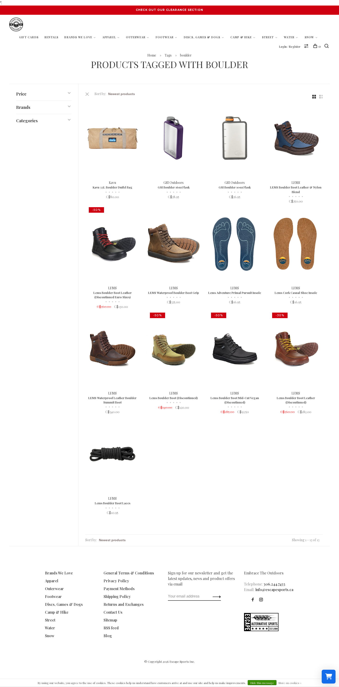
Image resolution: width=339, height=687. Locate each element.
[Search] (327, 46)
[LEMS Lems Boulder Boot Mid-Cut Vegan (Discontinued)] (235, 349)
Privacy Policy (116, 580)
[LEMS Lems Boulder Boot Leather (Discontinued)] (296, 349)
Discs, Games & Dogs (202, 37)
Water (289, 37)
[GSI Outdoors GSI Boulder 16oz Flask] (173, 139)
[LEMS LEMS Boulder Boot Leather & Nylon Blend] (296, 139)
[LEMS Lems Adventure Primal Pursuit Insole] (235, 244)
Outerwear (136, 37)
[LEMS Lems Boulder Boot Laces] (112, 454)
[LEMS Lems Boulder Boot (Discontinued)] (173, 349)
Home (151, 55)
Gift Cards (29, 37)
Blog (108, 635)
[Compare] (306, 46)
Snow (309, 37)
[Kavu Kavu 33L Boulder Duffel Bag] (112, 139)
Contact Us (113, 612)
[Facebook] (253, 599)
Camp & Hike (241, 37)
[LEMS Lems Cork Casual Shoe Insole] (296, 244)
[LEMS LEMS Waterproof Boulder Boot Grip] (173, 244)
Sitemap (110, 620)
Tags (168, 55)
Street (268, 37)
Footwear (165, 37)
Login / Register (289, 46)
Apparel (109, 37)
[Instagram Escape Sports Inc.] (261, 599)
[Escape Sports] (261, 629)
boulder (186, 55)
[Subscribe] (215, 596)
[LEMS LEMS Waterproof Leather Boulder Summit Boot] (112, 349)
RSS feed (111, 627)
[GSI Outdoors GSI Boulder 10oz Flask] (235, 139)
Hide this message (262, 683)
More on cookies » (289, 683)
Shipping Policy (117, 596)
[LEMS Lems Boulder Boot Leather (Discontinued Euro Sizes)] (112, 244)
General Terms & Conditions (129, 573)
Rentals (51, 37)
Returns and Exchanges (124, 604)
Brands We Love (78, 37)
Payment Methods (119, 588)
